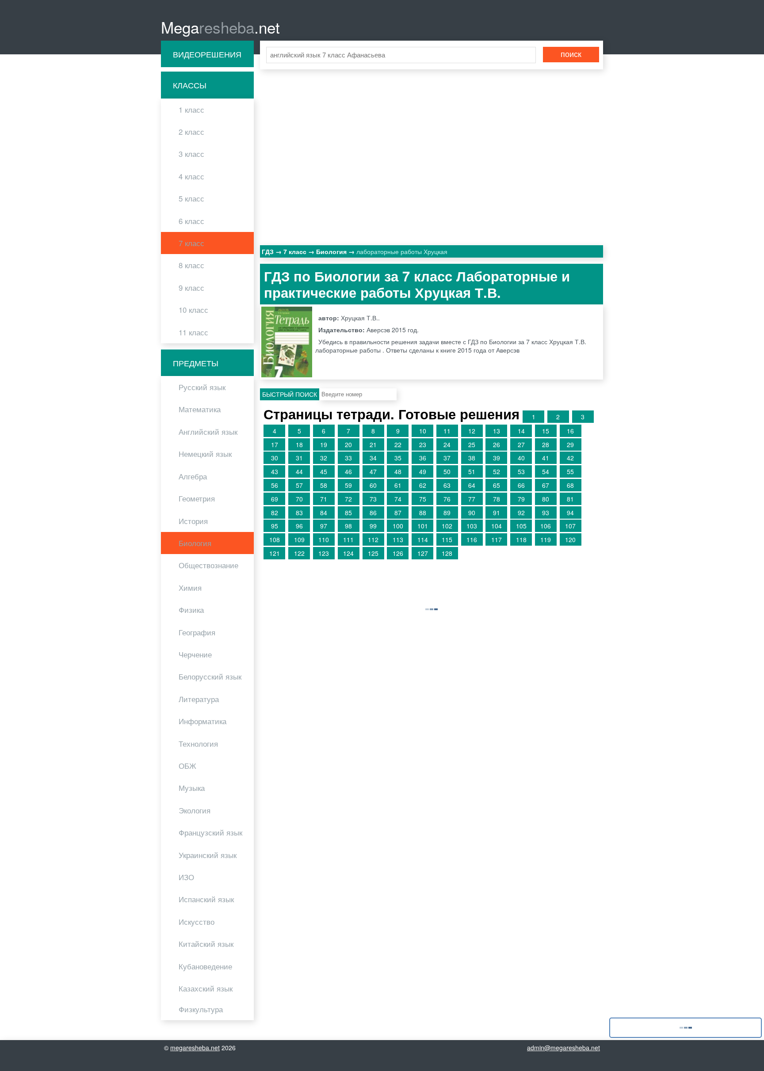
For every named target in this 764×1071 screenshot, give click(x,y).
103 (471, 525)
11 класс (193, 332)
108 (274, 539)
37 (447, 457)
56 (274, 485)
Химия (190, 587)
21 (373, 444)
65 (496, 485)
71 (323, 498)
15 (545, 430)
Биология (195, 543)
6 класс (191, 221)
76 (447, 498)
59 (348, 485)
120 (570, 539)
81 (570, 498)
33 (348, 457)
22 (397, 444)
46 (348, 471)
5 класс (191, 198)
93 (545, 512)
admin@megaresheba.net (563, 1047)
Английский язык (208, 431)
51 (471, 471)
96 (299, 525)
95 (274, 525)
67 (545, 485)
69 (274, 498)
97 (323, 525)
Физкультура (201, 1009)
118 (521, 539)
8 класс (191, 265)
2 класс (191, 131)
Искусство (196, 921)
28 (545, 444)
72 (348, 498)
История (193, 521)
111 (348, 539)
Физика (191, 609)
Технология (198, 743)
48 (397, 471)
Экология (194, 810)
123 (323, 553)
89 (447, 512)
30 (274, 457)
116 (471, 539)
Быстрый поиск (289, 394)
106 (545, 525)
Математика (200, 409)
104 (496, 525)
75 (422, 498)
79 (521, 498)
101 (422, 525)
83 (299, 512)
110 (323, 539)
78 (496, 498)
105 (521, 525)
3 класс (191, 153)
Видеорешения (207, 54)
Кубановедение (205, 966)
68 (570, 485)
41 (545, 457)
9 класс (191, 287)
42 (570, 457)
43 (274, 471)
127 (422, 553)
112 (373, 539)
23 (422, 444)
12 (471, 430)
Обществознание (208, 565)
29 (570, 444)
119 (545, 539)
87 (397, 512)
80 (545, 498)
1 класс (191, 109)
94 (570, 512)
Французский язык (210, 832)
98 (348, 525)
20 (348, 444)
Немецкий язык (205, 453)
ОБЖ (187, 765)
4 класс (191, 176)
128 (447, 553)
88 (422, 512)
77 (471, 498)
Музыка (192, 787)
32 (323, 457)
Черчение (195, 654)
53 (521, 471)
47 (373, 471)
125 (373, 553)
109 (299, 539)
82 (274, 512)
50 (447, 471)
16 (570, 430)
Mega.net (220, 27)
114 (422, 539)
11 (447, 430)
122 (299, 553)
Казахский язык (206, 988)
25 (471, 444)
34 (373, 457)
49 (422, 471)
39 (496, 457)
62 (422, 485)
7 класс (191, 243)
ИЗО (186, 877)
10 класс (193, 309)
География (197, 632)
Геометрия (197, 498)
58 (323, 485)
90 (471, 512)
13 (496, 430)
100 (398, 525)
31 (299, 457)
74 (397, 498)
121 (274, 553)
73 (373, 498)
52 (496, 471)
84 (323, 512)
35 (397, 457)
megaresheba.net (195, 1047)
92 (521, 512)
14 (521, 430)
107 (570, 525)
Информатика (202, 721)
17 (274, 444)
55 (570, 471)
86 (373, 512)
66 (521, 485)
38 (471, 457)
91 (496, 512)
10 (422, 430)
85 (348, 512)
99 (373, 525)
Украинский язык (208, 855)
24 (447, 444)
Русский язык (202, 387)
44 (299, 471)
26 (496, 444)
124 (348, 553)
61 (397, 485)
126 (398, 553)
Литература (199, 699)
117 (496, 539)
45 (323, 471)
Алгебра (193, 476)
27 (521, 444)
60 (373, 485)
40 (521, 457)
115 (447, 539)
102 (447, 525)
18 (299, 444)
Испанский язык (206, 899)
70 (299, 498)
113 (398, 539)
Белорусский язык (210, 676)
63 (447, 485)
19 (323, 444)
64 (471, 485)
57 (299, 485)
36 (422, 457)
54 (545, 471)
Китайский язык (206, 943)
